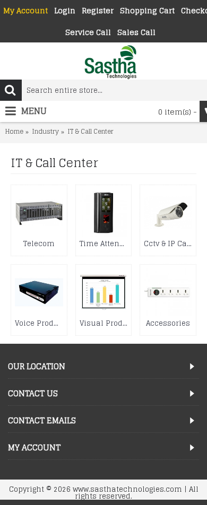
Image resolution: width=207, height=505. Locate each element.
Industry (45, 131)
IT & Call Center (90, 131)
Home (14, 131)
